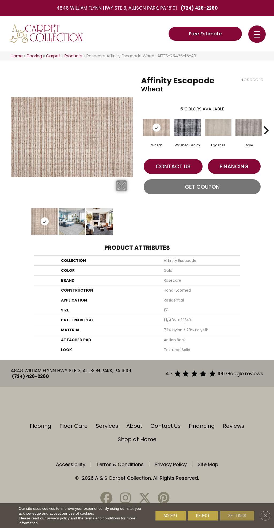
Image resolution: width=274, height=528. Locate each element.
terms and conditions (102, 518)
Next (130, 218)
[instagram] (125, 498)
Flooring (34, 56)
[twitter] (144, 498)
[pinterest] (163, 498)
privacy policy (58, 518)
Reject (203, 516)
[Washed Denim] (187, 127)
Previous (13, 218)
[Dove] (249, 127)
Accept (170, 516)
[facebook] (106, 498)
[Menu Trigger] (257, 34)
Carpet (53, 56)
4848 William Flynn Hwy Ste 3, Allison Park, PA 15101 (116, 8)
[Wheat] (156, 127)
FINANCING (234, 166)
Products (73, 56)
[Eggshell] (218, 127)
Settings (237, 516)
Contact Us (173, 166)
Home (17, 56)
